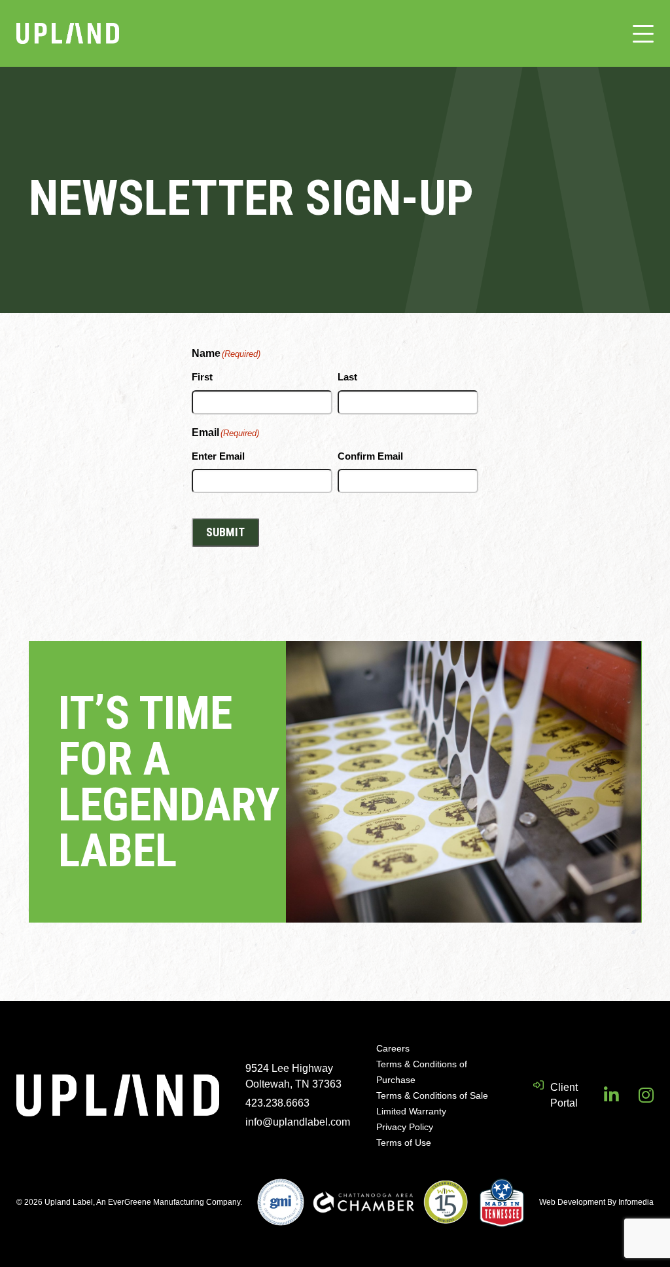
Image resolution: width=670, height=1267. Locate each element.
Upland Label (67, 33)
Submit (225, 532)
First (202, 376)
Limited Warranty (411, 1111)
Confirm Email (370, 456)
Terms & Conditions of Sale (432, 1095)
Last (347, 376)
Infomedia (636, 1202)
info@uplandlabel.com (297, 1122)
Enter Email (218, 456)
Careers (393, 1048)
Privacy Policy (404, 1127)
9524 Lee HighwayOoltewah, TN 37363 (293, 1076)
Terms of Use (403, 1142)
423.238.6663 (277, 1103)
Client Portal (564, 1095)
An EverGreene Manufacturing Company (168, 1202)
